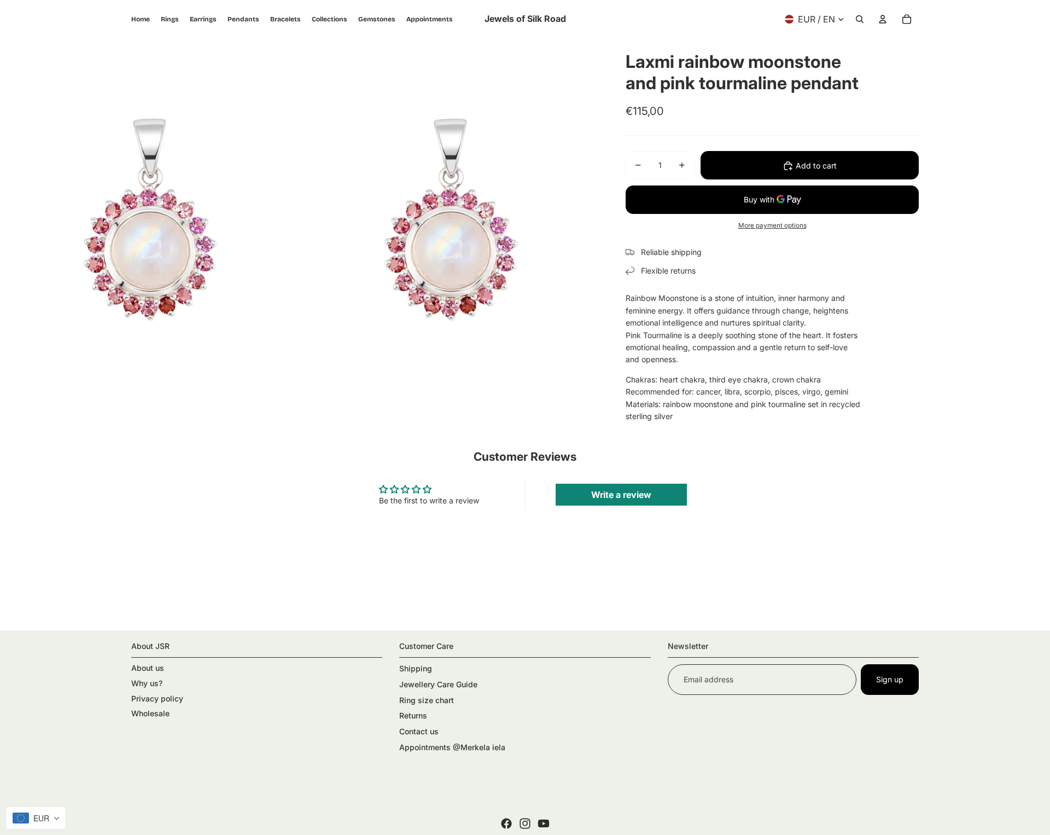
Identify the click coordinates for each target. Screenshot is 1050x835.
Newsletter (688, 646)
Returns (413, 715)
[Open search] (860, 19)
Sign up (889, 679)
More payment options (772, 225)
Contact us (419, 731)
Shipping (415, 668)
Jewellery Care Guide (438, 684)
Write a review (621, 494)
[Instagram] (525, 823)
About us (147, 667)
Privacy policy (157, 698)
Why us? (146, 683)
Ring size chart (426, 700)
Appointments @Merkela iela (452, 747)
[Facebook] (506, 823)
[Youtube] (543, 823)
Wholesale (150, 713)
